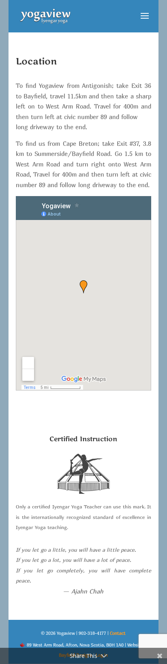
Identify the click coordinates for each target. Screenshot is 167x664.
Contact (118, 633)
